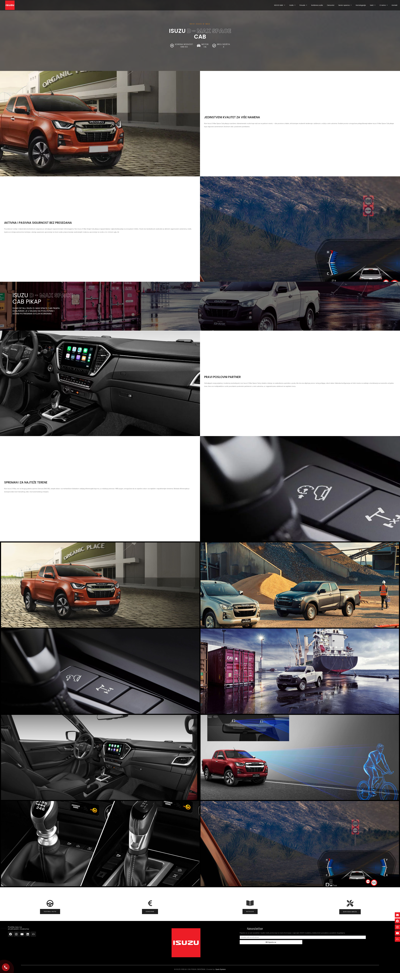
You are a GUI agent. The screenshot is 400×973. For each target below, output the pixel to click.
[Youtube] (22, 934)
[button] (6, 967)
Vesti (371, 5)
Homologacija (361, 5)
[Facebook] (10, 934)
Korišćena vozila (317, 5)
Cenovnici (330, 5)
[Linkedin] (27, 934)
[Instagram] (16, 934)
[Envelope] (397, 915)
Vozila (291, 5)
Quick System (221, 969)
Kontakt (394, 5)
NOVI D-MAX (278, 5)
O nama (383, 5)
